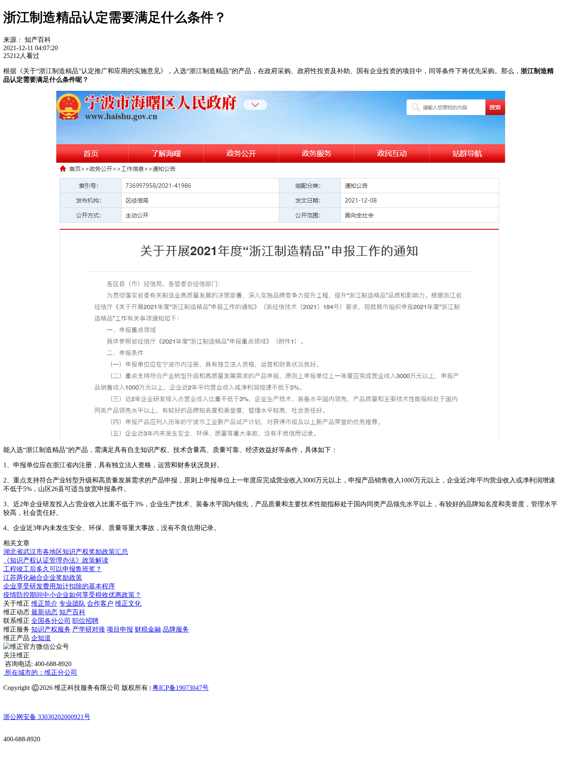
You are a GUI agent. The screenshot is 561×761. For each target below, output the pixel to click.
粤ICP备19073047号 (180, 687)
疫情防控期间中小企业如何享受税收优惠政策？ (72, 594)
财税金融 (148, 629)
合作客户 (100, 603)
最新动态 (44, 612)
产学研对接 (88, 629)
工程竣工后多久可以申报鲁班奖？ (52, 568)
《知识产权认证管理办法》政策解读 (55, 560)
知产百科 (72, 612)
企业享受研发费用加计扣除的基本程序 (59, 586)
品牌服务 (176, 629)
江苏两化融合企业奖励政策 (42, 577)
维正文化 (128, 603)
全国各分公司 (51, 620)
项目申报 (120, 629)
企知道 (41, 637)
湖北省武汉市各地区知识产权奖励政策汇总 (65, 551)
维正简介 (44, 603)
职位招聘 (85, 620)
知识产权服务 (51, 629)
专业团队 (72, 603)
